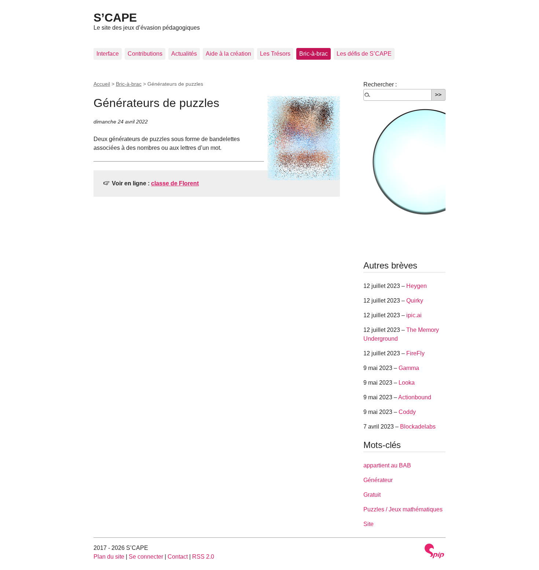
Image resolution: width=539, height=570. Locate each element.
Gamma (409, 368)
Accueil (102, 84)
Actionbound (414, 397)
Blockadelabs (418, 426)
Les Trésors (275, 54)
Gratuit (372, 495)
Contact (178, 557)
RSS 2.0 (203, 557)
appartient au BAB (387, 465)
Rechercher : (380, 84)
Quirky (414, 300)
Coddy (407, 412)
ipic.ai (414, 315)
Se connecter (146, 557)
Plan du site (109, 557)
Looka (407, 383)
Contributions (145, 54)
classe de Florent (175, 183)
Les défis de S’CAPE (364, 54)
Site (368, 524)
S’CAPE (115, 17)
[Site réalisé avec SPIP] (434, 551)
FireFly (415, 353)
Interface (107, 54)
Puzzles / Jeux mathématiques (403, 509)
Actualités (184, 54)
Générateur (378, 480)
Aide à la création (228, 54)
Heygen (416, 286)
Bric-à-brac (313, 54)
